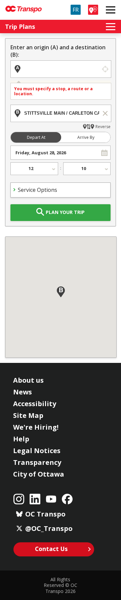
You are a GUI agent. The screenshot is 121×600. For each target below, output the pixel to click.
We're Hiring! (35, 427)
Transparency (37, 462)
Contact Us (51, 549)
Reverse (103, 126)
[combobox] (54, 152)
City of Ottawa (38, 474)
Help (21, 438)
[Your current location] (105, 69)
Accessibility (34, 403)
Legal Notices (37, 450)
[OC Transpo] (23, 6)
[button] (104, 152)
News (22, 391)
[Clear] (105, 113)
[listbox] (34, 168)
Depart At (36, 137)
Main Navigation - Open (111, 10)
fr (76, 9)
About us (28, 380)
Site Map (28, 415)
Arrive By (85, 137)
